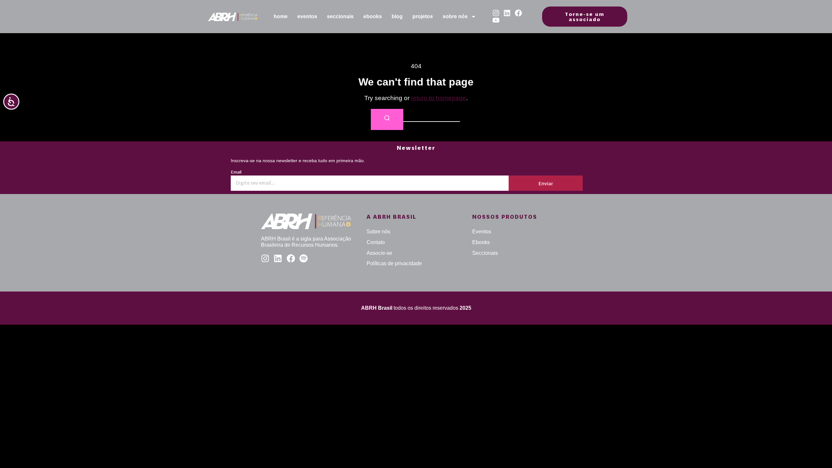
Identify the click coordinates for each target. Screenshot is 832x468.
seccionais (340, 16)
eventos (307, 16)
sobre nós (455, 16)
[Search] (387, 119)
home (281, 16)
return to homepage (438, 98)
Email (236, 172)
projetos (422, 16)
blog (397, 16)
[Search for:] (416, 115)
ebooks (372, 16)
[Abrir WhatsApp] (816, 452)
